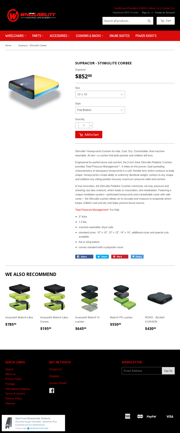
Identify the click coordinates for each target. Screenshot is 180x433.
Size (77, 88)
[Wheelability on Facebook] (51, 391)
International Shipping (17, 388)
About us (10, 374)
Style (78, 103)
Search (9, 369)
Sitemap (10, 403)
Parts (37, 36)
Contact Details (58, 383)
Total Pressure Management (92, 209)
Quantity (80, 119)
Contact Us (168, 8)
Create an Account (165, 12)
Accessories (59, 36)
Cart (168, 20)
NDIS (143, 8)
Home (8, 45)
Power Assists (146, 36)
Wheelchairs (14, 36)
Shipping (54, 376)
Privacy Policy (13, 379)
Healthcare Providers (126, 8)
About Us (154, 8)
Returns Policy (13, 398)
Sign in (146, 12)
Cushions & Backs (88, 36)
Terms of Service (15, 393)
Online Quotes (120, 36)
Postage (10, 384)
